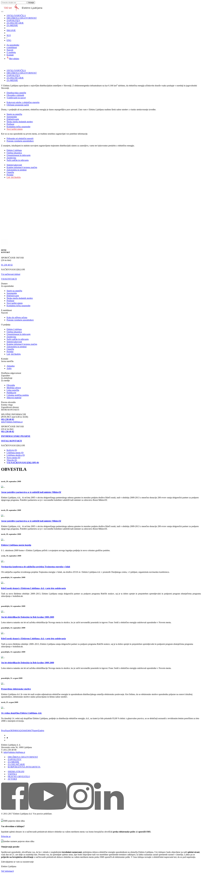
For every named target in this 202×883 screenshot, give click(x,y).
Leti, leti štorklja (14, 177)
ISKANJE (11, 30)
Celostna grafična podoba (18, 395)
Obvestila (11, 385)
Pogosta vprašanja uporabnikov (20, 141)
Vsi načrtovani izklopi (10, 274)
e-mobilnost (12, 47)
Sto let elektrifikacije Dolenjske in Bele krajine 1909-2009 (27, 617)
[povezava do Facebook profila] (15, 809)
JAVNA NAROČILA (16, 15)
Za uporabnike (13, 45)
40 (16, 730)
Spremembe (12, 117)
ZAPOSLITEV (13, 20)
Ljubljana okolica (16, 455)
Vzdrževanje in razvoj (16, 98)
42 (20, 730)
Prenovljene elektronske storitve (16, 689)
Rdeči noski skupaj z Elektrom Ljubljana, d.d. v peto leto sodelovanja (33, 588)
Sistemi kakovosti (14, 165)
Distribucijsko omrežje (16, 93)
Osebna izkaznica (14, 153)
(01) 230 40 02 (7, 431)
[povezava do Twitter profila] (80, 809)
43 (22, 730)
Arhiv (9, 368)
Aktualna (11, 366)
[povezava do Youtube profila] (48, 809)
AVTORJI (12, 779)
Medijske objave (14, 387)
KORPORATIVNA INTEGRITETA (24, 767)
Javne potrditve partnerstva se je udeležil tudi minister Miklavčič (31, 492)
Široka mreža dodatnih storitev (20, 121)
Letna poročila (13, 390)
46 (29, 730)
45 (27, 730)
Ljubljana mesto (15, 452)
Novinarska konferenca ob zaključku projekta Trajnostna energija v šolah (35, 566)
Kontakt (10, 55)
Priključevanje (13, 119)
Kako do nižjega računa (17, 317)
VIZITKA (12, 774)
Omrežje (10, 172)
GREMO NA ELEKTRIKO (16, 740)
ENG (9, 40)
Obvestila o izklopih (15, 95)
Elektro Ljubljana (14, 150)
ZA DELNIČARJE (15, 23)
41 (18, 730)
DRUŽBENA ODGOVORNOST (22, 18)
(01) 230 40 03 (7, 419)
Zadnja (41, 730)
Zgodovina (11, 158)
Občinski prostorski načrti (18, 105)
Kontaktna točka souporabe (18, 126)
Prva (3, 730)
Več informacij (7, 871)
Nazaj (7, 730)
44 (24, 730)
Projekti (10, 175)
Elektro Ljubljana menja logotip (16, 545)
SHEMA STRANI (16, 771)
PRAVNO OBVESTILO (19, 776)
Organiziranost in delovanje (19, 155)
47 (31, 730)
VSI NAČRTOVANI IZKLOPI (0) (23, 462)
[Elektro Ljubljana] (23, 11)
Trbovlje (12, 460)
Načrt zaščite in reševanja (18, 160)
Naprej (35, 730)
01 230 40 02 (7, 265)
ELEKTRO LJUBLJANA (15, 735)
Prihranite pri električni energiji (20, 138)
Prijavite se (6, 836)
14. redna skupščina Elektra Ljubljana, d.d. (21, 713)
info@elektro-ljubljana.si (12, 422)
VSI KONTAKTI (9, 279)
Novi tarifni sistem (15, 129)
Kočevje (12, 450)
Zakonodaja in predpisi (17, 170)
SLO (9, 35)
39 (13, 730)
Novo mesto (13, 457)
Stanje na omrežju (14, 114)
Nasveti (10, 50)
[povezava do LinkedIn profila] (109, 809)
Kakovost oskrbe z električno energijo (23, 102)
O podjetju (11, 52)
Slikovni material (14, 397)
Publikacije (11, 392)
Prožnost (10, 124)
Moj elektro (14, 58)
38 (11, 730)
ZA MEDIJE (12, 25)
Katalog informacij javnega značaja (22, 167)
